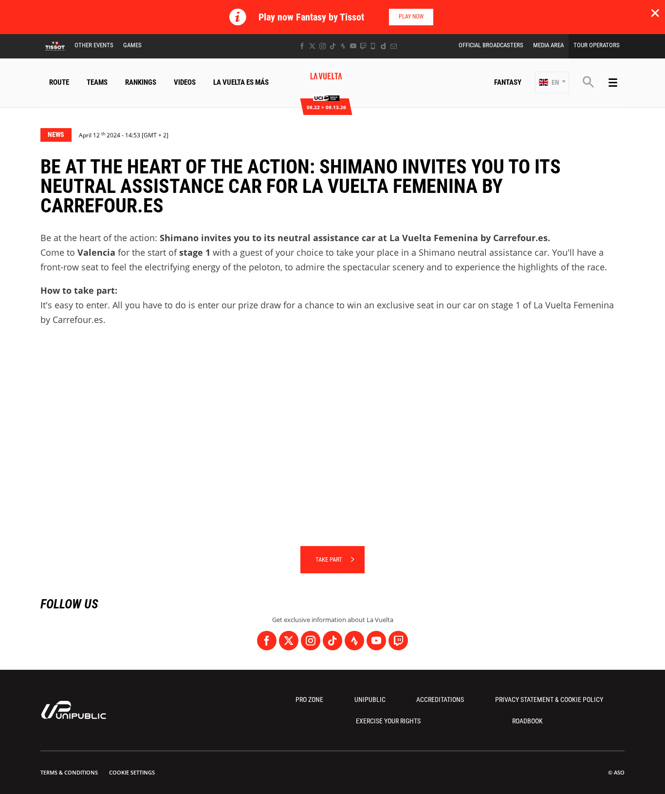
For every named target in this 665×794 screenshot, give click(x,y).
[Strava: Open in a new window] (343, 46)
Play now (411, 16)
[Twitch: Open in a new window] (363, 46)
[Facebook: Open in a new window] (302, 46)
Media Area (548, 45)
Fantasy (507, 82)
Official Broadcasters (491, 45)
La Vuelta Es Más (241, 82)
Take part (328, 559)
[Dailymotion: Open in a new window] (383, 46)
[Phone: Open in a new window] (373, 46)
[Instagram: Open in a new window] (322, 46)
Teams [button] (97, 82)
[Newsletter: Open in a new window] (393, 46)
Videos (185, 82)
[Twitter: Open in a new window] (312, 46)
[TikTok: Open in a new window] (333, 46)
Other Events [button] (93, 45)
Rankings (140, 82)
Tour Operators (596, 45)
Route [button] (59, 82)
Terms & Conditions (69, 772)
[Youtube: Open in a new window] (353, 46)
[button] (552, 83)
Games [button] (132, 45)
